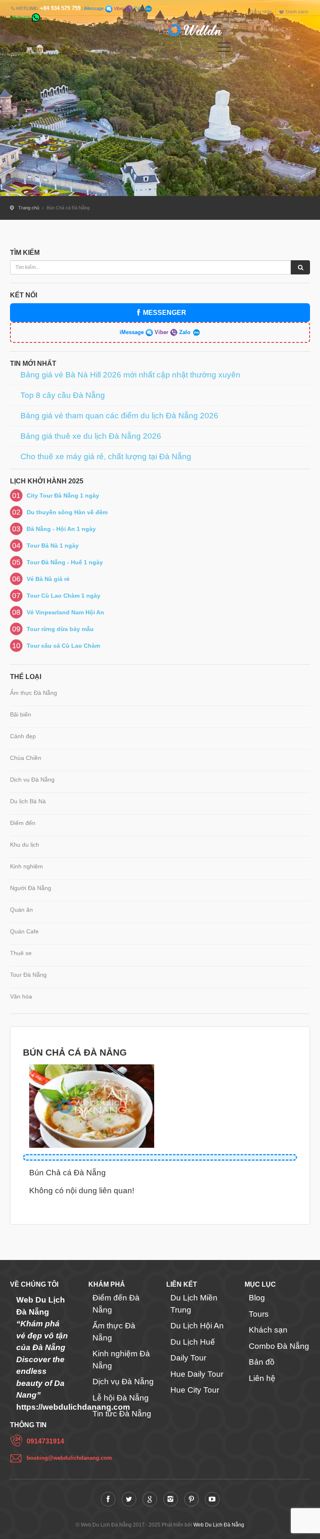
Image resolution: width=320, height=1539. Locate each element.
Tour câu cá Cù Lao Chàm (63, 645)
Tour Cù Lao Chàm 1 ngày (63, 595)
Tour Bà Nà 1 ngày (53, 545)
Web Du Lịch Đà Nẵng (218, 1525)
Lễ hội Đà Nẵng (120, 1397)
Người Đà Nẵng (30, 888)
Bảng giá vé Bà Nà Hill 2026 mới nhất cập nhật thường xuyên (130, 375)
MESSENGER (164, 312)
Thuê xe (21, 953)
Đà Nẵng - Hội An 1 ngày (61, 529)
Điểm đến (22, 823)
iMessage (94, 8)
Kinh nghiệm (26, 866)
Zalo (138, 8)
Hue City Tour (194, 1390)
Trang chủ (28, 207)
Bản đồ (262, 1362)
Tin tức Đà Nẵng (121, 1413)
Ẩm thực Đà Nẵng (33, 692)
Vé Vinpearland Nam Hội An (65, 612)
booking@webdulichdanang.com (51, 1458)
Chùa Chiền (25, 757)
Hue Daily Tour (196, 1374)
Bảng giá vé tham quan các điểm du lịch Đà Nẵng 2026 (119, 416)
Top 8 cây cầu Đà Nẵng (62, 395)
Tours (259, 1314)
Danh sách (297, 11)
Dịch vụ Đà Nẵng (32, 779)
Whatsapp (21, 17)
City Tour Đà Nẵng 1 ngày (63, 495)
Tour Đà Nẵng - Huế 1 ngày (65, 562)
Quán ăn (21, 909)
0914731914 (45, 1441)
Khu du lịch (24, 844)
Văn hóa (21, 996)
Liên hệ (262, 1378)
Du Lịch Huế (192, 1342)
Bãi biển (20, 714)
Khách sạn (268, 1329)
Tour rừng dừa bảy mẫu (60, 629)
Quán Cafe (24, 931)
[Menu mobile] (224, 49)
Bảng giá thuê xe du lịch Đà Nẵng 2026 (90, 436)
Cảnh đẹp (23, 736)
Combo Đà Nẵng (279, 1346)
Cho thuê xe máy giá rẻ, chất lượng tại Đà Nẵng (105, 456)
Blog (257, 1297)
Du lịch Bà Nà (28, 801)
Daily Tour (188, 1357)
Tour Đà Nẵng (28, 974)
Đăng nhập (261, 11)
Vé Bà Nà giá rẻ (48, 579)
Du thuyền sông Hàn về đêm (67, 512)
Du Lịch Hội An (197, 1325)
